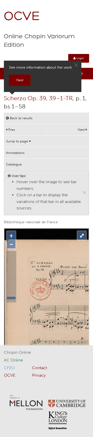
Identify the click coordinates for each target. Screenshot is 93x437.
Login (80, 58)
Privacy (39, 375)
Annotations (15, 153)
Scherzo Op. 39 (25, 98)
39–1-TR (61, 98)
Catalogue (14, 164)
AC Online (13, 360)
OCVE (22, 16)
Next (82, 130)
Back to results (21, 118)
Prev (11, 130)
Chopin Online (17, 352)
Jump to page (17, 141)
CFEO (9, 367)
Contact (39, 367)
